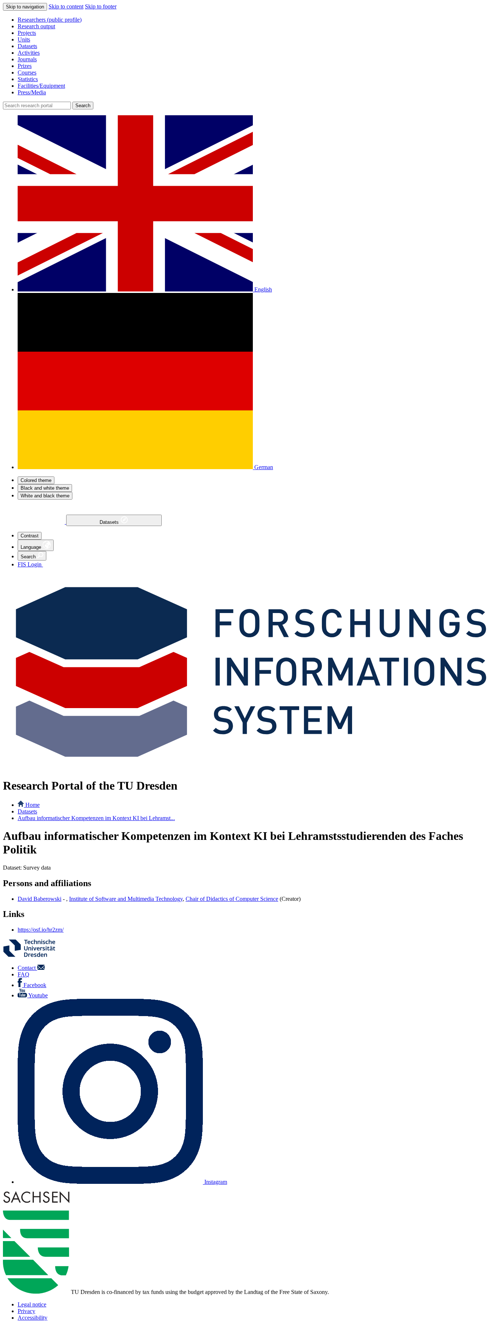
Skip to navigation (25, 7)
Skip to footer (100, 6)
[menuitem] (258, 20)
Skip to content (66, 6)
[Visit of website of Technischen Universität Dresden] (34, 955)
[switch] (36, 480)
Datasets (110, 522)
